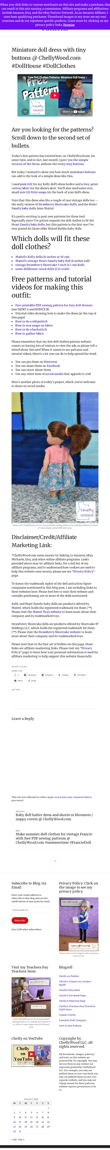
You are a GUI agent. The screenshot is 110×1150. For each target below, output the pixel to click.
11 (26, 1117)
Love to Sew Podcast (70, 1025)
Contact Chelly (67, 1015)
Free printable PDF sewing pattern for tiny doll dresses (54, 305)
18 (26, 1122)
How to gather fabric (29, 333)
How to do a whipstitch (31, 321)
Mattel (16, 608)
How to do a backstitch (31, 329)
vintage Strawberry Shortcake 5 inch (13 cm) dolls (50, 265)
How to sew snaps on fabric (34, 325)
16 (14, 1122)
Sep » (21, 1139)
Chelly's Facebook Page (72, 995)
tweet (30, 370)
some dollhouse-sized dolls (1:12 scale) (42, 269)
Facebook (53, 366)
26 (31, 1126)
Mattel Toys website (47, 612)
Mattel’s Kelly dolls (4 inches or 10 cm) (42, 257)
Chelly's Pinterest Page (72, 1001)
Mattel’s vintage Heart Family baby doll (43, 261)
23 (14, 1126)
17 (20, 1122)
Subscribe (20, 920)
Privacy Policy (83, 571)
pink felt (26, 184)
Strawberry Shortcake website (60, 632)
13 (37, 1117)
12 (31, 1117)
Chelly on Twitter (69, 976)
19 (31, 1122)
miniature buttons (83, 172)
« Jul (14, 1139)
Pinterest (50, 362)
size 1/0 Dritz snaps (33, 192)
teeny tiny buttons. (71, 164)
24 (20, 1126)
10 (20, 1117)
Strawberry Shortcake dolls (57, 204)
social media (54, 374)
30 (14, 1131)
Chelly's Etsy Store (69, 990)
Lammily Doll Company (72, 1020)
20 (37, 1122)
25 (26, 1126)
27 (37, 1126)
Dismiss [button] (69, 25)
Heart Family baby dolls (28, 224)
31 (20, 1131)
